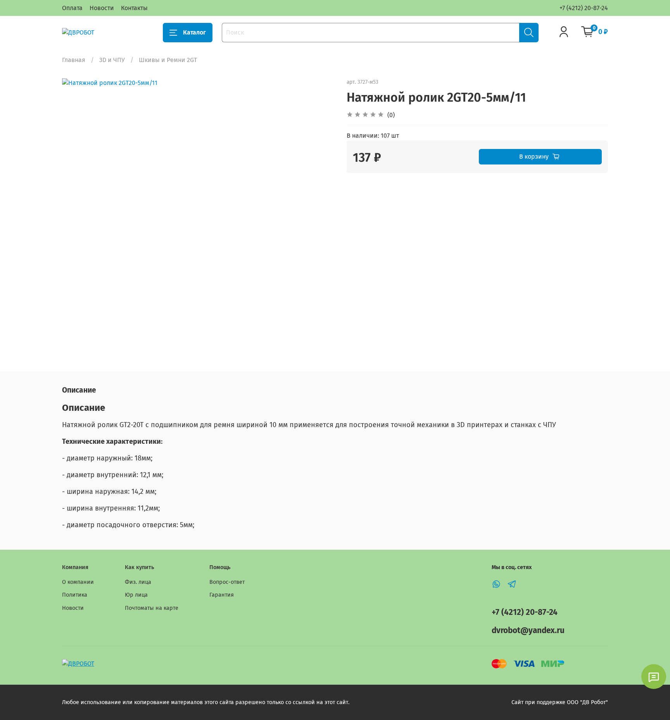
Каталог (194, 32)
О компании (78, 582)
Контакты (134, 8)
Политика (74, 595)
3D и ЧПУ (112, 60)
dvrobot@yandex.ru (528, 630)
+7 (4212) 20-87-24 (583, 8)
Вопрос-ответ (227, 582)
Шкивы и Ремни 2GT (168, 60)
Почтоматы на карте (151, 608)
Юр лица (136, 595)
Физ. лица (138, 582)
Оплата (72, 8)
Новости (102, 8)
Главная (73, 60)
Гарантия (221, 595)
